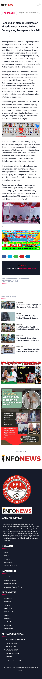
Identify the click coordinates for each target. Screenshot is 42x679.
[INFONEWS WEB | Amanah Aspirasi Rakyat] (7, 6)
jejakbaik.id (7, 615)
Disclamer (7, 559)
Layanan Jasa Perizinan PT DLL (13, 587)
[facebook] (4, 256)
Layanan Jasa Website (10, 584)
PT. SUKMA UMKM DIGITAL (11, 653)
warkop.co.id (7, 605)
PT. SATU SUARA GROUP (11, 650)
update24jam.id (8, 625)
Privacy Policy (8, 562)
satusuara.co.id (8, 612)
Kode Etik (6, 556)
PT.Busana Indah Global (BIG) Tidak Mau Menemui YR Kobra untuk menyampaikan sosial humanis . (28, 306)
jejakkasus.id (7, 618)
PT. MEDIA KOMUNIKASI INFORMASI (14, 640)
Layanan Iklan (8, 577)
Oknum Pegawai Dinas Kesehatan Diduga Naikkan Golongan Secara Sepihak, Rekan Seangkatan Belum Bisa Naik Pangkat (28, 350)
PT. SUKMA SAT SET (10, 657)
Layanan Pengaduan (10, 580)
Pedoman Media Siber (10, 566)
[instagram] (15, 674)
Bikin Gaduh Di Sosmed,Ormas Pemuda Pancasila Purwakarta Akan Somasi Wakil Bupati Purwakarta (26, 339)
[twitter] (10, 256)
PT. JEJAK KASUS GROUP (11, 643)
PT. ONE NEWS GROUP (10, 647)
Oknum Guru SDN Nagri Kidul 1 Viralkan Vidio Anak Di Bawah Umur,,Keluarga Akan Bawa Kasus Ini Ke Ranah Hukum (27, 317)
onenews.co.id (8, 608)
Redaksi (6, 552)
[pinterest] (21, 256)
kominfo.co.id (8, 598)
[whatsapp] (15, 256)
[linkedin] (27, 256)
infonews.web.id (8, 629)
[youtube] (18, 674)
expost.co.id (7, 602)
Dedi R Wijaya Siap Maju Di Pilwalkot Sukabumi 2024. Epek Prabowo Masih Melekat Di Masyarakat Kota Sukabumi (27, 328)
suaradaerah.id (8, 622)
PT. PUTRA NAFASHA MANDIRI (12, 660)
